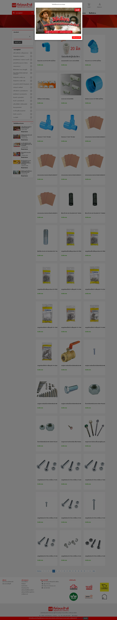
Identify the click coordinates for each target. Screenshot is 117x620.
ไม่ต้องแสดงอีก (76, 37)
